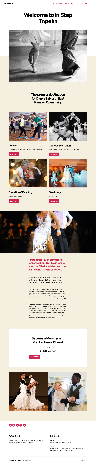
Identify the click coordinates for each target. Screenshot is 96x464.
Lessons (66, 3)
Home (55, 3)
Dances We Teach (75, 3)
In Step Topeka (8, 3)
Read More (13, 154)
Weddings (84, 3)
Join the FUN (35, 357)
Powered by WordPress (29, 460)
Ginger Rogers (53, 269)
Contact (60, 3)
